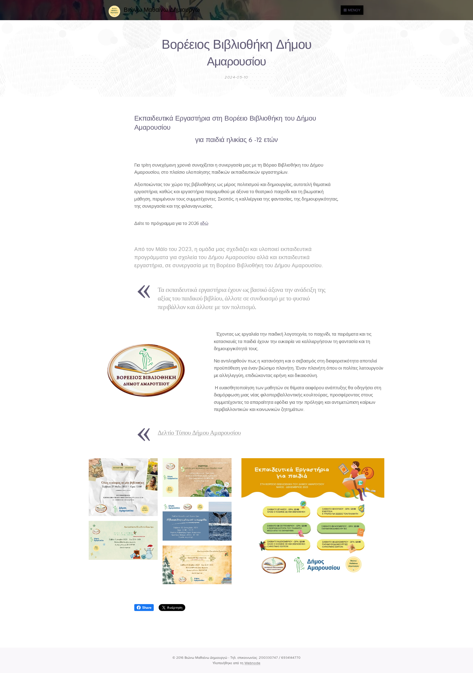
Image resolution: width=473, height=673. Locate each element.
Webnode (252, 663)
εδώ (204, 223)
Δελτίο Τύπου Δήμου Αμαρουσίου (199, 432)
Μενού (354, 10)
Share (146, 608)
